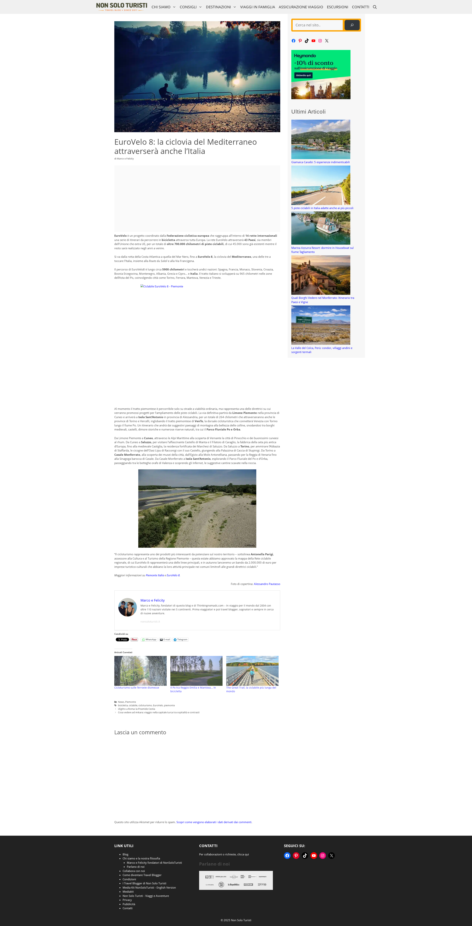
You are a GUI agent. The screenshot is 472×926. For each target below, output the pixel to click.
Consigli (188, 6)
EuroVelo (158, 705)
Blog (125, 854)
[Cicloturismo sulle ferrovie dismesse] (140, 671)
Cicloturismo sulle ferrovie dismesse (136, 687)
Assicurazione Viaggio (301, 6)
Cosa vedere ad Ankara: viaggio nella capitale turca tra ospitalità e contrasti (158, 712)
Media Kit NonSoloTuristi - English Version (149, 887)
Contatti (360, 6)
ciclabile (133, 705)
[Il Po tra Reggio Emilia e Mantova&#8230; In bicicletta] (196, 671)
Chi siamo (161, 6)
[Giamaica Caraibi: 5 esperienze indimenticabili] (320, 140)
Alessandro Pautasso (267, 584)
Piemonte (130, 701)
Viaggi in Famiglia (257, 6)
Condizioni (129, 879)
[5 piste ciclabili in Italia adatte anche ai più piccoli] (320, 186)
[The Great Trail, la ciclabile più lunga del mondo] (252, 671)
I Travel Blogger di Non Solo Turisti (144, 883)
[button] (375, 7)
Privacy (127, 900)
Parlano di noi (136, 866)
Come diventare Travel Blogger (142, 875)
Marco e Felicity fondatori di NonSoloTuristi (154, 862)
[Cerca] (352, 25)
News (121, 701)
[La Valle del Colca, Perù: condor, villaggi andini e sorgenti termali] (320, 325)
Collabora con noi (134, 871)
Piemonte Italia (155, 575)
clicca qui (243, 854)
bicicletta (123, 705)
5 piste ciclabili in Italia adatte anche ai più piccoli (322, 208)
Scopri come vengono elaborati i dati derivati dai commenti (213, 822)
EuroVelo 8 (173, 575)
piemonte (169, 705)
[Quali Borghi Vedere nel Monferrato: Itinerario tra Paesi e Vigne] (320, 275)
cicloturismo (145, 705)
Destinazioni (218, 6)
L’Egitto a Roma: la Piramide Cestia (136, 708)
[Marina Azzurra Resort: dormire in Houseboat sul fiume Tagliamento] (320, 228)
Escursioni (337, 6)
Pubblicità (129, 904)
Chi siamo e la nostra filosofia (141, 858)
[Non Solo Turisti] (121, 7)
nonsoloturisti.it (150, 621)
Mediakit (128, 891)
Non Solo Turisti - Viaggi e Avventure (146, 896)
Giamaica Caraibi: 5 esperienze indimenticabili (320, 162)
